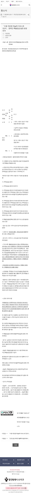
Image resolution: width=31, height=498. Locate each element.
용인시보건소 (19, 1)
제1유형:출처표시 (22, 417)
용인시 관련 (20, 463)
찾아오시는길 (15, 474)
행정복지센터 (21, 460)
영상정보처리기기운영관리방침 (15, 471)
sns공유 (28, 14)
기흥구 (12, 1)
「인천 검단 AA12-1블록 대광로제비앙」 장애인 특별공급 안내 (19, 438)
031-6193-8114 (18, 485)
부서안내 (4, 460)
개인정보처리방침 (15, 469)
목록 (15, 445)
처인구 (7, 1)
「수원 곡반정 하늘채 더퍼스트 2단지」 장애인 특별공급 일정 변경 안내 (19, 433)
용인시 (2, 1)
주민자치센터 (6, 463)
